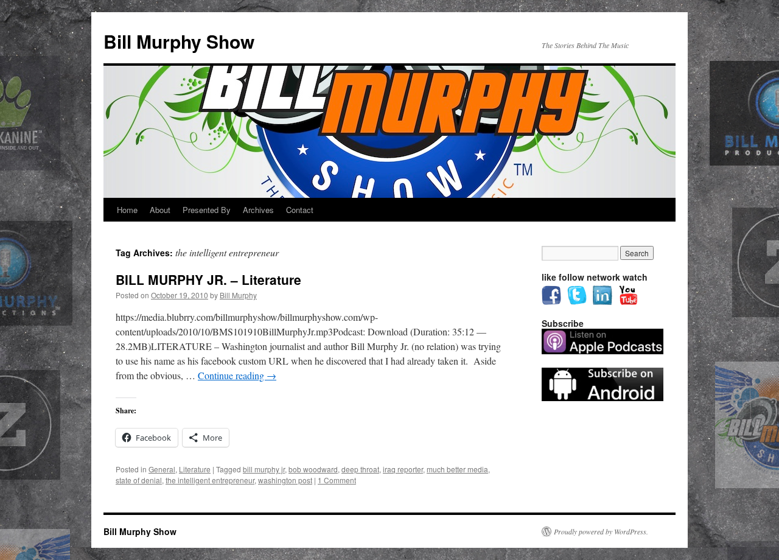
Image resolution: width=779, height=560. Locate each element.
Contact (299, 209)
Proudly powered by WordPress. (601, 531)
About (160, 209)
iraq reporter (403, 469)
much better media (457, 469)
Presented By (207, 209)
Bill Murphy (238, 295)
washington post (285, 480)
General (161, 469)
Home (127, 209)
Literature (195, 469)
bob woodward (313, 469)
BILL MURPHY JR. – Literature (208, 279)
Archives (258, 209)
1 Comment (337, 480)
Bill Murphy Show (178, 41)
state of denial (139, 480)
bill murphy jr (264, 469)
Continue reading (237, 375)
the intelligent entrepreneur (210, 480)
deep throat (360, 469)
